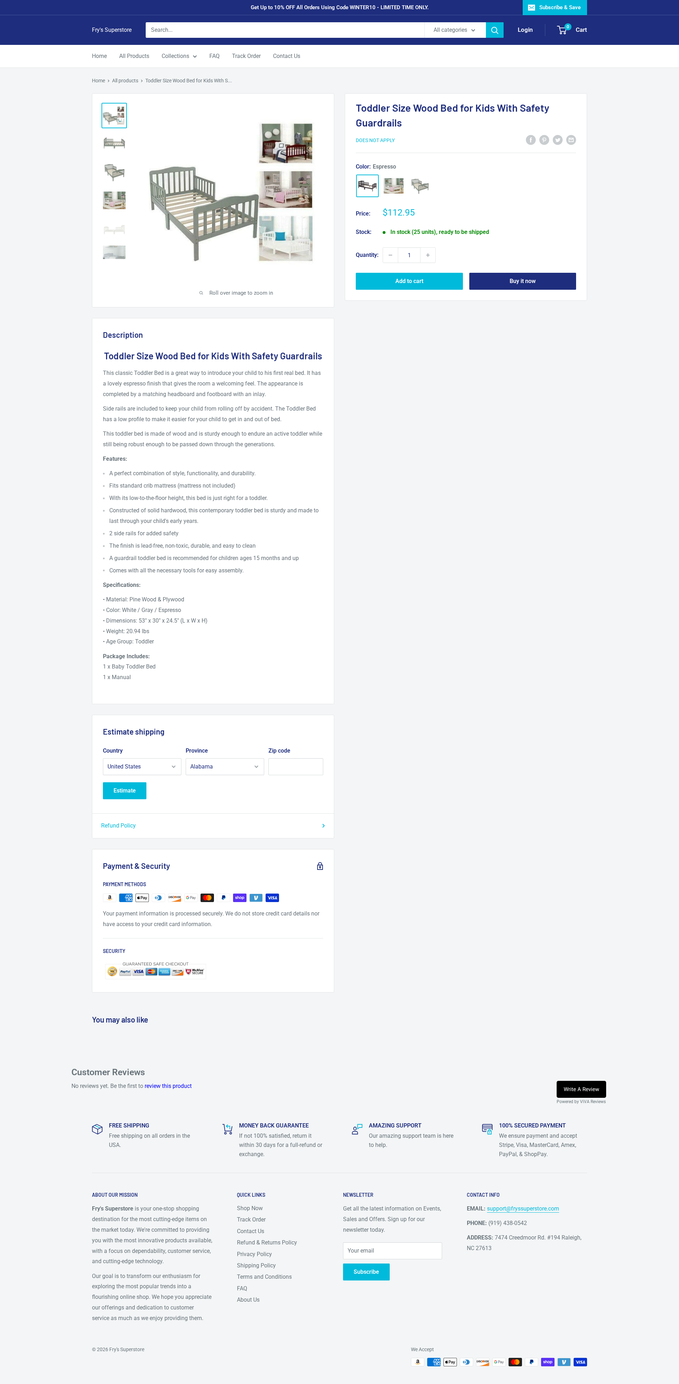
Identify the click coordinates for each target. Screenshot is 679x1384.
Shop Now (250, 1208)
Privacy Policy (254, 1254)
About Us (248, 1299)
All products (125, 80)
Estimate (125, 790)
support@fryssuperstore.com (523, 1208)
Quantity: (367, 255)
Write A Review (581, 1089)
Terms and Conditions (264, 1276)
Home (99, 56)
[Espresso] (367, 186)
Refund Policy (118, 825)
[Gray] (419, 186)
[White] (393, 186)
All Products (134, 56)
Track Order (246, 56)
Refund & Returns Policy (267, 1242)
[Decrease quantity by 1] (390, 255)
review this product (168, 1086)
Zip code (279, 750)
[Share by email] (571, 139)
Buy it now (523, 281)
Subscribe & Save (560, 7)
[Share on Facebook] (531, 139)
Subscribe (366, 1271)
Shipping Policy (256, 1265)
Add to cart (409, 281)
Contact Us (286, 56)
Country (113, 750)
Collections (175, 56)
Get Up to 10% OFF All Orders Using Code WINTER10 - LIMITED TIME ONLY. (340, 7)
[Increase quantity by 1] (427, 255)
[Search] (495, 30)
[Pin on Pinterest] (544, 139)
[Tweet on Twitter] (558, 139)
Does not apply (375, 140)
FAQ (214, 56)
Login (525, 29)
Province (197, 750)
